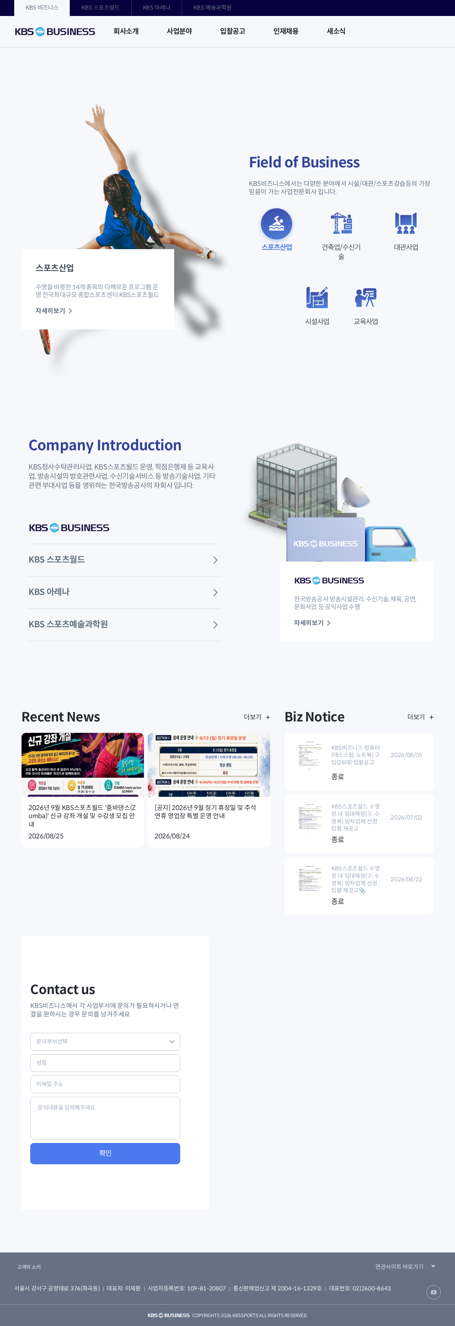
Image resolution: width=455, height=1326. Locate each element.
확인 (105, 1153)
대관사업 (406, 247)
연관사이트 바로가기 (399, 1267)
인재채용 (285, 31)
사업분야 (179, 31)
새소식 (336, 31)
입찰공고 (232, 31)
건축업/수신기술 (341, 252)
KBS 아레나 (157, 7)
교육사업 (366, 321)
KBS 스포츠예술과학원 (68, 624)
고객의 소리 (29, 1267)
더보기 (253, 717)
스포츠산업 (277, 247)
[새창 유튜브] (434, 1292)
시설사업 (317, 321)
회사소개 (125, 31)
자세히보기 (50, 311)
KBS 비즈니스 (42, 7)
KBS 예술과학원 (212, 7)
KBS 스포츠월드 (100, 7)
